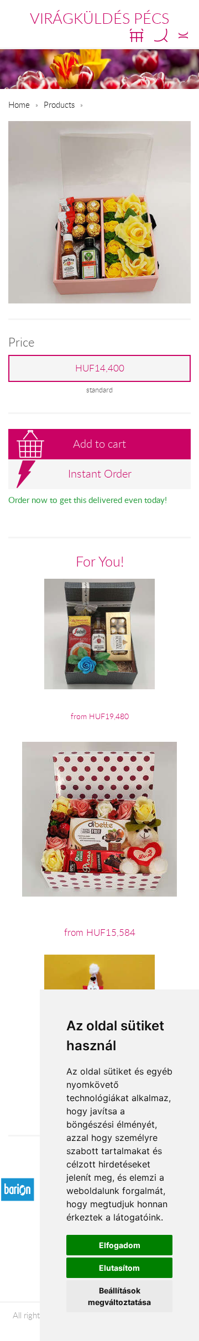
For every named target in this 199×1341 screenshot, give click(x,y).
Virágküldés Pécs (99, 18)
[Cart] (136, 35)
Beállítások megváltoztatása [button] (119, 1296)
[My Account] (183, 35)
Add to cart (99, 443)
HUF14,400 (99, 368)
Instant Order (100, 473)
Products (59, 104)
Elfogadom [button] (119, 1245)
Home (19, 104)
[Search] (160, 35)
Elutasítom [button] (119, 1267)
